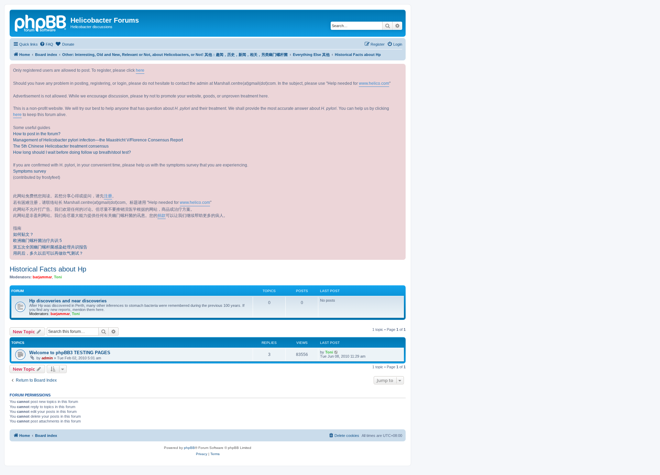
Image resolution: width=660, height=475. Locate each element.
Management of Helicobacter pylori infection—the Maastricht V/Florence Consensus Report (98, 140)
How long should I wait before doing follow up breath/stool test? (72, 152)
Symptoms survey (29, 171)
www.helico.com (374, 83)
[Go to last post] (336, 352)
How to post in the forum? (36, 133)
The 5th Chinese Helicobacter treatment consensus (61, 146)
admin (47, 358)
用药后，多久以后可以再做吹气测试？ (48, 253)
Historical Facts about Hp (48, 269)
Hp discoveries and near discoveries (68, 300)
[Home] (40, 22)
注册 (108, 196)
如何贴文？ (23, 234)
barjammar (42, 277)
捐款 (161, 215)
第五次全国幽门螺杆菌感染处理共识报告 (50, 247)
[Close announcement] (400, 69)
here (140, 70)
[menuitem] (46, 44)
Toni (58, 277)
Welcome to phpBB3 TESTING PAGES (69, 352)
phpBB (189, 448)
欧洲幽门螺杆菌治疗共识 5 (37, 240)
